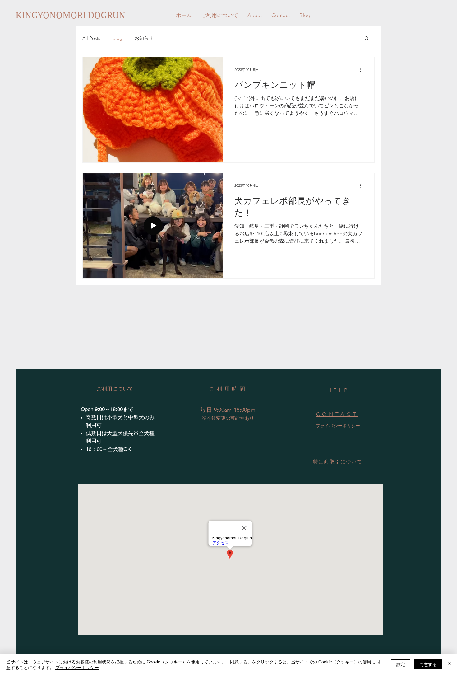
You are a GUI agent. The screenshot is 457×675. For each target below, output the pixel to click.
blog (117, 38)
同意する (428, 664)
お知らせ (144, 38)
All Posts (91, 38)
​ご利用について (114, 389)
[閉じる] (449, 664)
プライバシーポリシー (77, 667)
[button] (367, 38)
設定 (400, 664)
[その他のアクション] (362, 69)
